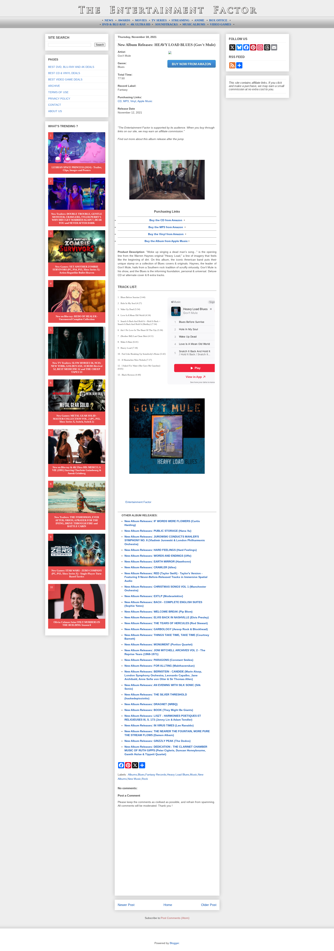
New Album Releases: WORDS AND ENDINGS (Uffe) (157, 555)
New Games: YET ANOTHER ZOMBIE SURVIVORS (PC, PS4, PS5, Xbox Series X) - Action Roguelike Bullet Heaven (77, 269)
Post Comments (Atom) (175, 917)
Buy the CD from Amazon (165, 220)
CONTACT (54, 104)
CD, (120, 101)
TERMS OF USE (58, 92)
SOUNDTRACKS (166, 24)
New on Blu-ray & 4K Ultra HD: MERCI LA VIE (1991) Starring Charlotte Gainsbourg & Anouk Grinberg (76, 470)
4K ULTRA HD (140, 24)
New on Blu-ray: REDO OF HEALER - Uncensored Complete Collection (77, 318)
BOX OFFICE (218, 20)
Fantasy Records (155, 774)
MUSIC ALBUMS (193, 24)
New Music (134, 778)
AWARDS (124, 20)
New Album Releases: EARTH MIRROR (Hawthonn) (157, 561)
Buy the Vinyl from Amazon (166, 234)
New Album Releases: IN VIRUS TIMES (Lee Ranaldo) (159, 725)
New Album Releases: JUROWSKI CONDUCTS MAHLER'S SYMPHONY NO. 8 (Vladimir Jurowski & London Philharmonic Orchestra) (164, 540)
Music (193, 774)
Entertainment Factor (138, 502)
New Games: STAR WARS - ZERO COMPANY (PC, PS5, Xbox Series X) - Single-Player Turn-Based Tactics (76, 573)
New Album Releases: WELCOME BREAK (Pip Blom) (158, 611)
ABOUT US (55, 111)
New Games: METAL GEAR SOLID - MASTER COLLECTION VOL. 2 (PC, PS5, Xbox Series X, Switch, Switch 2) (76, 418)
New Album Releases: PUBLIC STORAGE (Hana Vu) (157, 530)
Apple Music (144, 101)
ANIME (199, 20)
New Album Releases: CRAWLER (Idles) (150, 567)
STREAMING (180, 20)
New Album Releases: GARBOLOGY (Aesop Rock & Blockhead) (166, 629)
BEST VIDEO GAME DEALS (65, 79)
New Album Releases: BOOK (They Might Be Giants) (158, 710)
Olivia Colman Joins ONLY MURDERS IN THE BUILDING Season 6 (77, 624)
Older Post (208, 905)
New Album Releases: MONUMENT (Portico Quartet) (158, 644)
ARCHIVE (54, 85)
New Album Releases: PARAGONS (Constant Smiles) (158, 659)
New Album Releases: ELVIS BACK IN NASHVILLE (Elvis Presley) (166, 617)
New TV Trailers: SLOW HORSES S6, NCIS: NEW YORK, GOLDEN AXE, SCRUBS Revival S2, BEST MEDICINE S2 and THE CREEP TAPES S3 (76, 367)
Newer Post (126, 905)
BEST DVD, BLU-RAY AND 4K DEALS (71, 66)
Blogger (174, 943)
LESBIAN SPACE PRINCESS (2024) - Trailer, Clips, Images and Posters (77, 169)
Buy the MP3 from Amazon (165, 227)
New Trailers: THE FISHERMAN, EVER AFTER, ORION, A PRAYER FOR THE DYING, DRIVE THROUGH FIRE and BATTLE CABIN (76, 522)
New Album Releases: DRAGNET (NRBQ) (151, 704)
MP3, (126, 101)
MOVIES (141, 20)
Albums (132, 774)
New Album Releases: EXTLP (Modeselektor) (153, 596)
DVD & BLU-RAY (114, 24)
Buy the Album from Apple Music (166, 241)
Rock (145, 778)
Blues (141, 774)
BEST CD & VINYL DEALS (64, 73)
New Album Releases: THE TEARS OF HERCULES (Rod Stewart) (166, 623)
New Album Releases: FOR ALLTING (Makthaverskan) (159, 665)
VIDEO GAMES (220, 24)
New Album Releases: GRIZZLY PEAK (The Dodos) (157, 740)
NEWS (109, 20)
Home (168, 905)
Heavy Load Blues (178, 774)
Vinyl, (133, 101)
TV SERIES (159, 20)
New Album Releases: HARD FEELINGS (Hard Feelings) (160, 549)
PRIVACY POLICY (59, 98)
